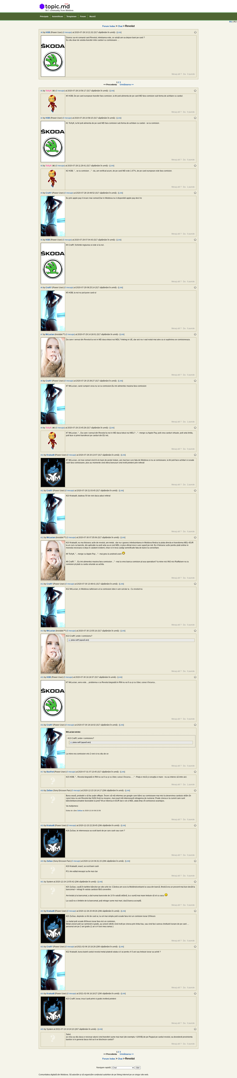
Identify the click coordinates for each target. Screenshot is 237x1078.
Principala (44, 16)
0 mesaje (67, 32)
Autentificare (57, 16)
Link (119, 32)
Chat (120, 26)
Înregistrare (71, 16)
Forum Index (108, 26)
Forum (83, 16)
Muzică (92, 16)
